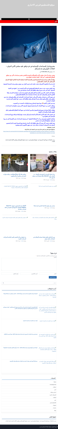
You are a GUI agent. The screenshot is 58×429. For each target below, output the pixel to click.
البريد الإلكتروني (34, 273)
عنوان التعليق (15, 273)
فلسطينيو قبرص (53, 402)
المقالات (54, 397)
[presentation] (43, 163)
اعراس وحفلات (53, 392)
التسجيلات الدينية (53, 394)
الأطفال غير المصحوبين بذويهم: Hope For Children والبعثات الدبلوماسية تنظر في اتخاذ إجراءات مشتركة (15, 207)
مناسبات (54, 407)
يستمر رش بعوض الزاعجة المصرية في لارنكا (44, 205)
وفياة (55, 410)
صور (55, 400)
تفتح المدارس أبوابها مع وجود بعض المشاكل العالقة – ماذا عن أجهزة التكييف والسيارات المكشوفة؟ (20, 347)
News (55, 382)
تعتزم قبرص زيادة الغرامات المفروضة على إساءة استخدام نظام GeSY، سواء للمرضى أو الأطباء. (20, 334)
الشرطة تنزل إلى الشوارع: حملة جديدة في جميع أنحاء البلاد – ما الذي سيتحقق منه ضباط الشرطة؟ (20, 293)
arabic (51, 179)
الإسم (55, 273)
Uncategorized (53, 384)
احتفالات (54, 387)
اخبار (55, 389)
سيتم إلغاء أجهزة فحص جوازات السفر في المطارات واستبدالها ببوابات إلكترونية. (23, 361)
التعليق (55, 257)
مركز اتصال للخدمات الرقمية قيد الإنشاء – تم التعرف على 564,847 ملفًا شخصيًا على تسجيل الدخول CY (43, 176)
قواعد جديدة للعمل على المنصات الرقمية (30, 320)
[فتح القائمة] (29, 19)
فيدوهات (54, 405)
